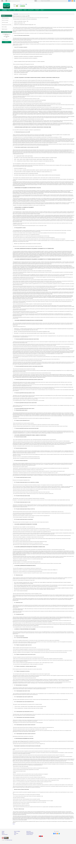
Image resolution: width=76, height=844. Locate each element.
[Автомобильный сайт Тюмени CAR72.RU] (6, 6)
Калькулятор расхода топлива (6, 24)
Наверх (14, 823)
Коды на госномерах (5, 20)
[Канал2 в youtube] (42, 836)
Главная (3, 831)
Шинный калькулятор (29, 832)
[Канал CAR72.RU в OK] (72, 1)
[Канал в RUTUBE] (40, 836)
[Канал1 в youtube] (39, 836)
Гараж (14, 9)
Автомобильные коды (29, 833)
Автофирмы (19, 9)
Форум (25, 9)
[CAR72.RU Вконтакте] (69, 1)
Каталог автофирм (17, 831)
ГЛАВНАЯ (5, 9)
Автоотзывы (16, 833)
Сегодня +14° (18, 4)
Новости (9, 9)
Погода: (15, 4)
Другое (42, 9)
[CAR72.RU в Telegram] (74, 1)
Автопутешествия (4, 834)
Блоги (15, 834)
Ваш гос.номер (4, 26)
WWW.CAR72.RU (9, 840)
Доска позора (30, 9)
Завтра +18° (24, 4)
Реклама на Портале (29, 834)
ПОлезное (37, 9)
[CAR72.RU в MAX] (70, 1)
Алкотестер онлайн (5, 22)
